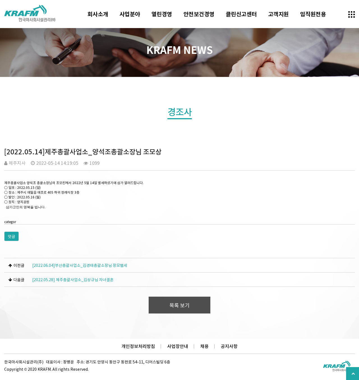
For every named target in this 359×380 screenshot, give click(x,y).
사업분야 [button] (129, 14)
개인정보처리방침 (138, 346)
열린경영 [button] (161, 14)
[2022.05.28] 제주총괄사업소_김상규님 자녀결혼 (73, 279)
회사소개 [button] (98, 14)
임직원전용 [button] (313, 14)
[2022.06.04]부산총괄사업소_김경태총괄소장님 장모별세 (79, 265)
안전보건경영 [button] (199, 14)
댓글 (11, 236)
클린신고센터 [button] (241, 14)
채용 (204, 346)
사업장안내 (177, 346)
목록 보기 (179, 305)
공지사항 (229, 346)
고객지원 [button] (278, 14)
